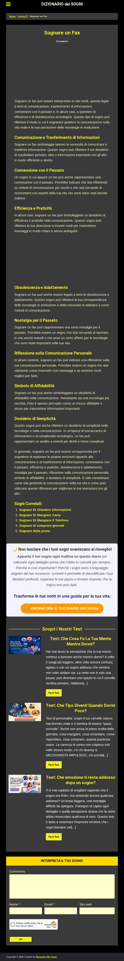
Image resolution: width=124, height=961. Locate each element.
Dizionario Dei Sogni (46, 957)
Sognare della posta (34, 531)
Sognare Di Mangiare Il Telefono (43, 520)
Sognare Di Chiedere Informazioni (45, 510)
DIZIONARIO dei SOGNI (62, 4)
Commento (17, 871)
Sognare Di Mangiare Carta (40, 515)
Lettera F (23, 16)
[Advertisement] (62, 71)
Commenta (62, 41)
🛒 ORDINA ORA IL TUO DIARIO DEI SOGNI (62, 608)
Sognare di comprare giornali (41, 525)
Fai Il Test (53, 692)
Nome (14, 904)
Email (49, 904)
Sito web (85, 904)
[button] (8, 4)
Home (12, 16)
